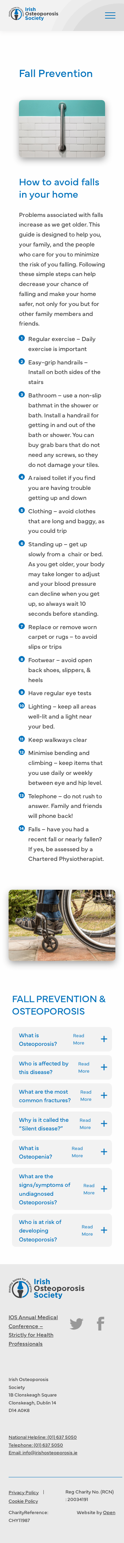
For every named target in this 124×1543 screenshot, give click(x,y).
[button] (110, 15)
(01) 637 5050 (62, 1436)
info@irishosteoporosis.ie (50, 1452)
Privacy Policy (24, 1492)
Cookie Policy (23, 1500)
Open (109, 1512)
